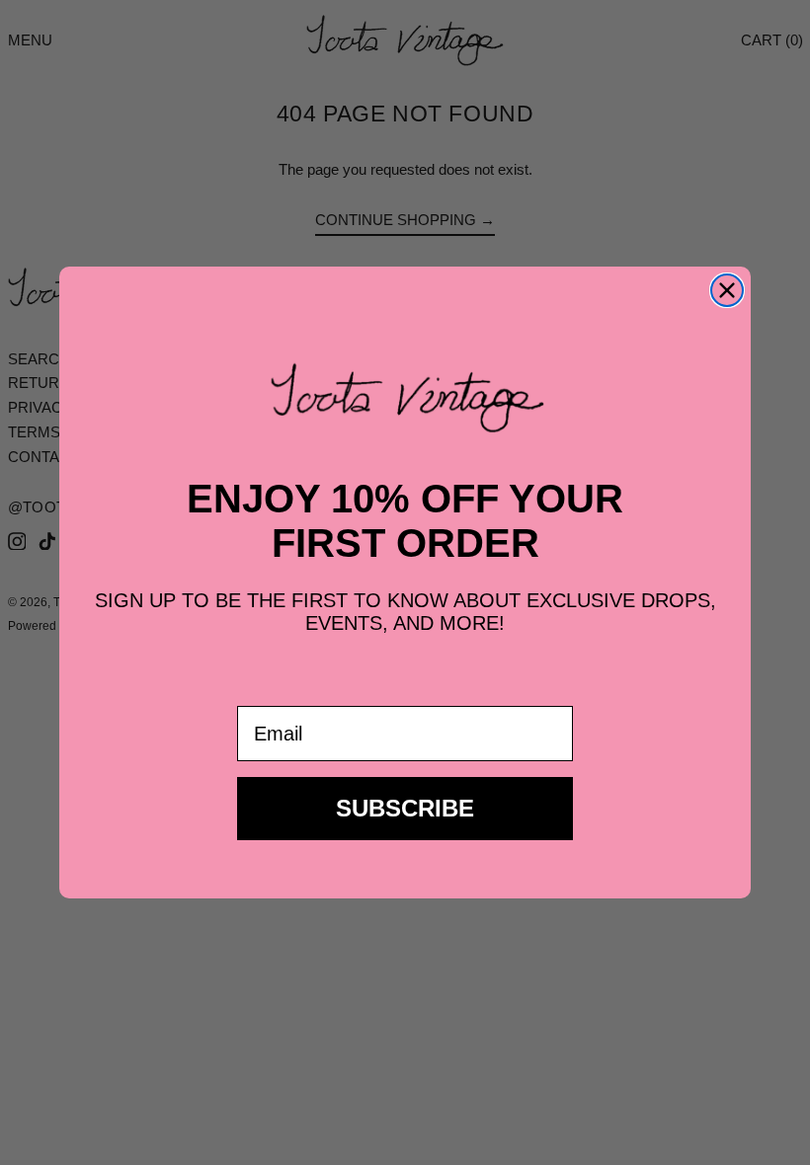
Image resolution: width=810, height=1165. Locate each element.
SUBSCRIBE (405, 808)
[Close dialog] (727, 290)
